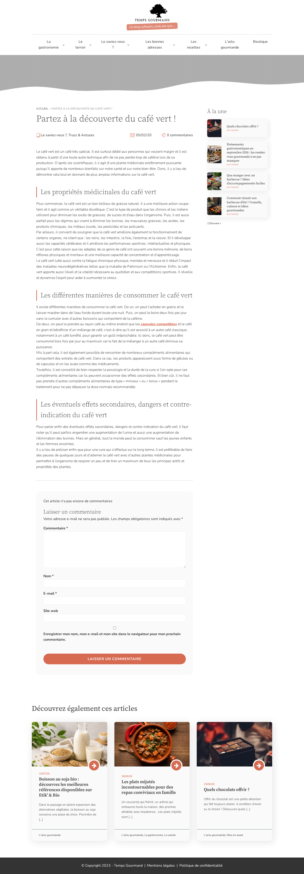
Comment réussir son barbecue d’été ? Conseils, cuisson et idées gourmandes (244, 204)
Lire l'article (232, 130)
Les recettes (193, 44)
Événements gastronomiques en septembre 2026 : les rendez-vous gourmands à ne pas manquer (246, 152)
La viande (170, 835)
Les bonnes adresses (155, 44)
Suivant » (215, 223)
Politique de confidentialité (201, 865)
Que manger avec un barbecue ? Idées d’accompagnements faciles (246, 179)
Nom (48, 576)
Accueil (42, 108)
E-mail (50, 593)
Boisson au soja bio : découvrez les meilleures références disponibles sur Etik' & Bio (65, 787)
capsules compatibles (158, 324)
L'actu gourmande (230, 44)
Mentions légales (161, 865)
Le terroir (80, 44)
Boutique (260, 41)
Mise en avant (235, 835)
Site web (50, 610)
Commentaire (55, 528)
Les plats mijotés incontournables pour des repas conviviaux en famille (149, 787)
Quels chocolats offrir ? (243, 126)
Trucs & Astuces (81, 135)
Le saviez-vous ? (113, 44)
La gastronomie (49, 44)
